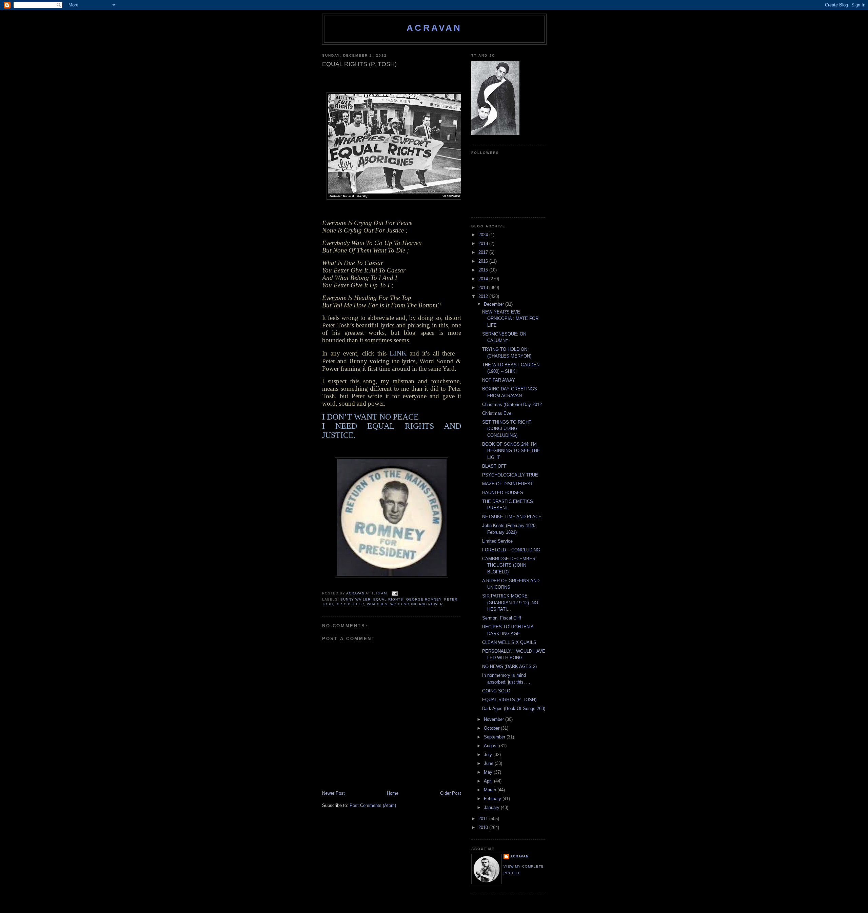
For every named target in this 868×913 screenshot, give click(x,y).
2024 (483, 234)
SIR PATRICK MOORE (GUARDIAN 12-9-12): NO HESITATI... (510, 602)
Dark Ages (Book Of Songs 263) (513, 708)
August (491, 745)
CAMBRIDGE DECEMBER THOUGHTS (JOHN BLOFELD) (508, 565)
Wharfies (377, 604)
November (494, 719)
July (488, 754)
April (489, 781)
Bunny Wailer (355, 599)
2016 (483, 261)
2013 (483, 287)
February (493, 798)
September (495, 736)
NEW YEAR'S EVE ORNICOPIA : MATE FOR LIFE (510, 318)
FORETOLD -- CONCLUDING (511, 549)
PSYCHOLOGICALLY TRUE (510, 475)
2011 (483, 818)
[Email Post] (394, 593)
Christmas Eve (496, 413)
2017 (483, 252)
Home (392, 793)
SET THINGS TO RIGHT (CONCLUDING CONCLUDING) (506, 429)
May (489, 772)
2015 (483, 269)
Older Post (450, 793)
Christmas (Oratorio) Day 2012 (512, 404)
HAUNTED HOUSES (502, 492)
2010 (483, 827)
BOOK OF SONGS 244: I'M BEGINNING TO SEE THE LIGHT (511, 451)
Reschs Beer (350, 604)
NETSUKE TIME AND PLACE (511, 516)
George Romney (423, 599)
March (490, 789)
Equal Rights (388, 599)
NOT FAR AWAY (498, 380)
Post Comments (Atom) (373, 805)
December (494, 304)
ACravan (434, 28)
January (492, 807)
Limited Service (497, 541)
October (492, 728)
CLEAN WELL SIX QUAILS (509, 642)
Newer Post (333, 793)
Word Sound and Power (416, 604)
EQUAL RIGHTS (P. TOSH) (509, 699)
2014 (483, 278)
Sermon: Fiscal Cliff (501, 618)
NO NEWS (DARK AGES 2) (509, 666)
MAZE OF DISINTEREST (507, 483)
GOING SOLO (496, 690)
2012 (483, 296)
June (489, 763)
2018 (483, 243)
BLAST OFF (494, 466)
